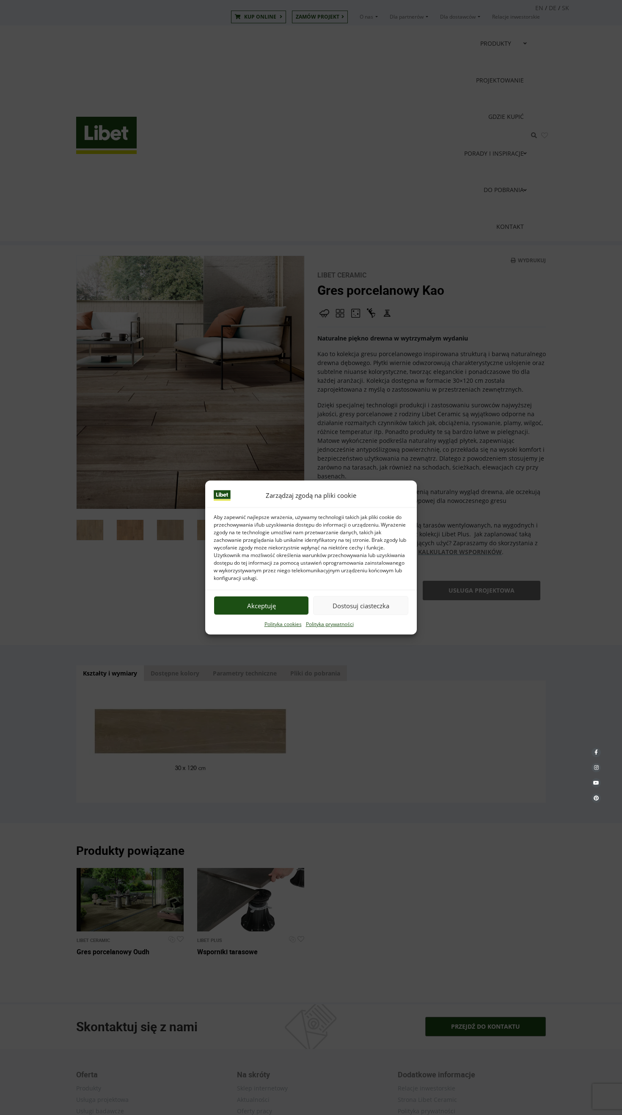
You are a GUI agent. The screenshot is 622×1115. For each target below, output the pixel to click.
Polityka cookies (283, 624)
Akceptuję (261, 605)
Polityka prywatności (330, 624)
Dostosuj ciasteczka (361, 605)
